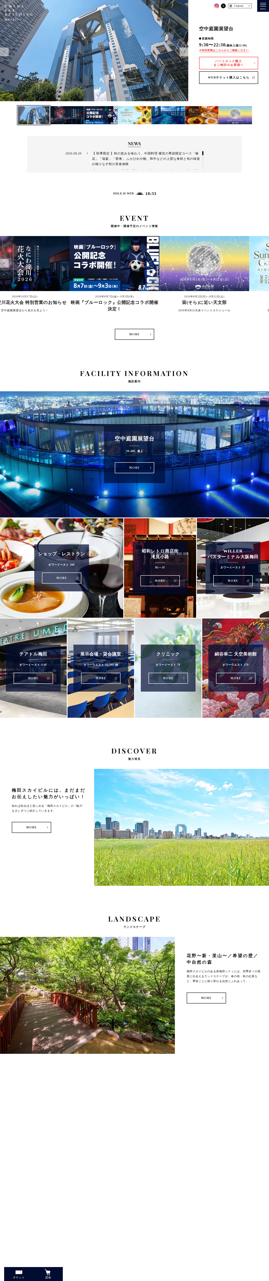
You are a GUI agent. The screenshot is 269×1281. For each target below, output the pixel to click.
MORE (134, 334)
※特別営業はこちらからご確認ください (224, 50)
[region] (134, 160)
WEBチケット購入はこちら (229, 77)
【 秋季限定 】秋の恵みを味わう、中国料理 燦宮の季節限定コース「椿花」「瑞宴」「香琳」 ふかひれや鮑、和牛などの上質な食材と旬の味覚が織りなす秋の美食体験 (146, 159)
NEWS (134, 143)
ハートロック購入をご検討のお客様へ (229, 63)
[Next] (184, 52)
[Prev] (4, 52)
